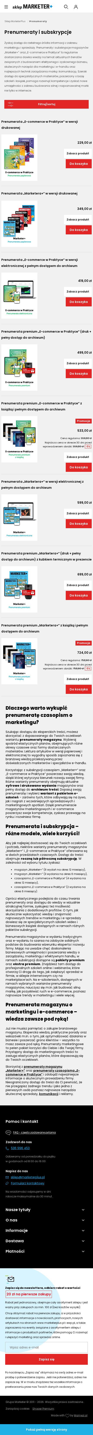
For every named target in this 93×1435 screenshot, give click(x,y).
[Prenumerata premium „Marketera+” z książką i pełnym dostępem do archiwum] (19, 661)
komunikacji (48, 1094)
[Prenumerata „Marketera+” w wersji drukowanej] (19, 224)
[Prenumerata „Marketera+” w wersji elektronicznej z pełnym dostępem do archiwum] (19, 517)
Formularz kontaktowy (27, 1183)
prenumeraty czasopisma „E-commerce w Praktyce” (43, 1072)
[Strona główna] (32, 7)
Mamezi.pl (80, 1415)
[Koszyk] (86, 7)
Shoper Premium (43, 1408)
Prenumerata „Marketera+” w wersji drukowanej (39, 193)
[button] (6, 7)
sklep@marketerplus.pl (28, 1177)
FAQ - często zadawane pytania (34, 1132)
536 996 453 (20, 1148)
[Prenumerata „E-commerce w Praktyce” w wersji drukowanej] (19, 157)
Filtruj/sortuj (46, 104)
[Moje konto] (76, 7)
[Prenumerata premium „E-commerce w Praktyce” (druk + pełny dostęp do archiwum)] (19, 367)
